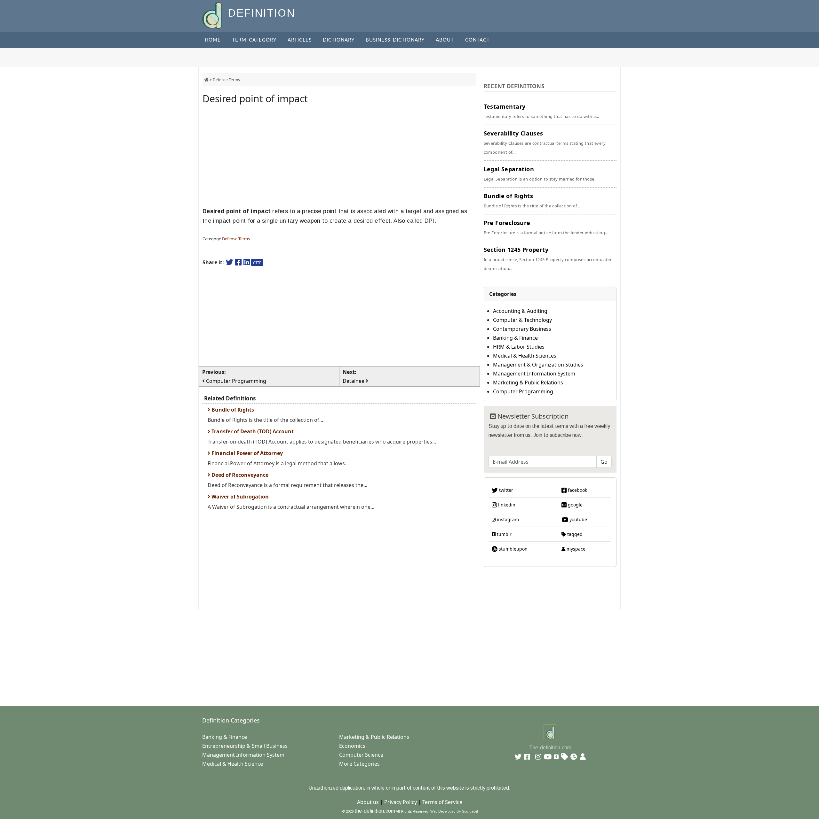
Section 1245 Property (548, 258)
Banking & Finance (515, 337)
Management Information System (534, 373)
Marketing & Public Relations (528, 382)
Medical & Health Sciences (524, 355)
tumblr (504, 534)
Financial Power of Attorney (246, 453)
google (575, 505)
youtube (577, 519)
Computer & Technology (522, 319)
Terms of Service (442, 802)
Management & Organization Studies (538, 364)
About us (368, 802)
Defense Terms (226, 79)
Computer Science (361, 754)
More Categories (359, 763)
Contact (477, 40)
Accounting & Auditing (520, 310)
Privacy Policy (400, 802)
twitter (505, 490)
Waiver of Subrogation (239, 496)
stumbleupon (512, 549)
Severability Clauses (545, 142)
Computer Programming (523, 391)
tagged (574, 534)
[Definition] (212, 15)
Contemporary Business (522, 328)
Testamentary (541, 111)
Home (213, 40)
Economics (352, 745)
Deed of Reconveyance (239, 474)
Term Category (254, 40)
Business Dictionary (395, 40)
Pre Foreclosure (546, 227)
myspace (575, 549)
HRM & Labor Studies (519, 346)
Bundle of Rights (232, 409)
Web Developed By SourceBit (454, 811)
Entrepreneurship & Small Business (245, 745)
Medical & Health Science (232, 763)
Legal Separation (541, 173)
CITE (257, 263)
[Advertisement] (339, 158)
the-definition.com (374, 811)
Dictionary (338, 40)
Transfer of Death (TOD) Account (252, 431)
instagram (507, 519)
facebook (577, 490)
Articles (300, 40)
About (445, 40)
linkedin (506, 505)
